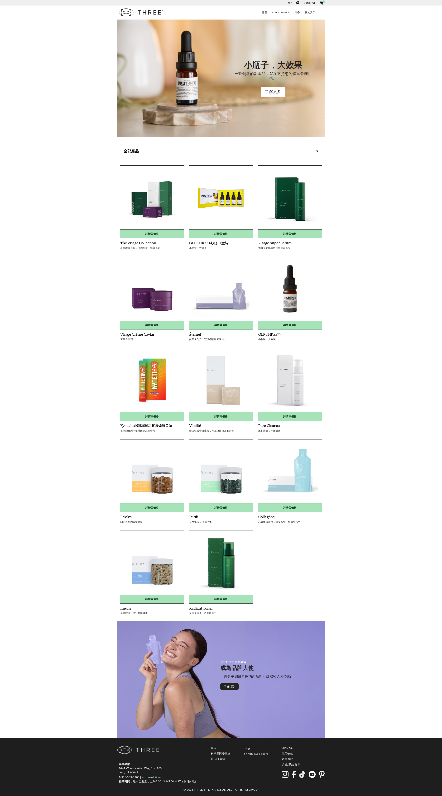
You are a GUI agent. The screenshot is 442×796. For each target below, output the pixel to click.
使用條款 (287, 754)
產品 (264, 12)
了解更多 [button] (273, 91)
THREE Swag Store (256, 754)
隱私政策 (287, 748)
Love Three (281, 12)
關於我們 (310, 12)
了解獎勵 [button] (229, 686)
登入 (290, 2)
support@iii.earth (153, 777)
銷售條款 (287, 759)
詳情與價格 (152, 233)
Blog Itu (249, 748)
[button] (321, 2)
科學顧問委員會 (221, 754)
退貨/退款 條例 (291, 765)
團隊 (214, 748)
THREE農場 (218, 759)
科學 (297, 12)
